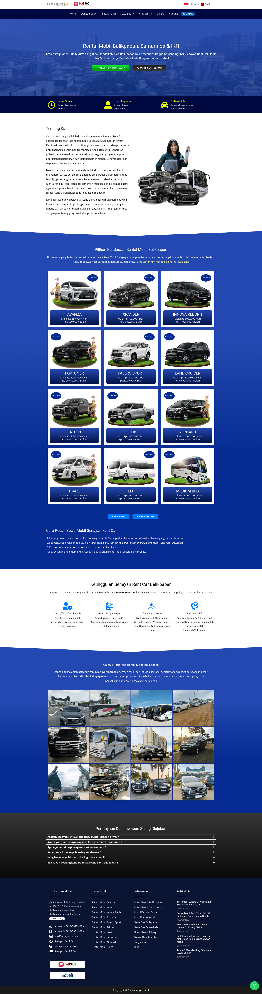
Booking (187, 13)
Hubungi (174, 13)
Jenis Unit (144, 13)
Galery (160, 13)
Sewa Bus (125, 13)
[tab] (131, 836)
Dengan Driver (89, 13)
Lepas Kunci (109, 13)
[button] (127, 13)
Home (72, 13)
